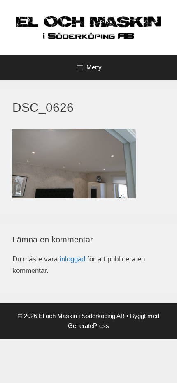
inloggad (72, 259)
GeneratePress (88, 325)
